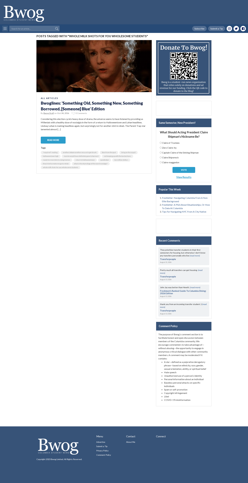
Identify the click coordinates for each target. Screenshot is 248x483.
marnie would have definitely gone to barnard (81, 156)
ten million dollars (121, 160)
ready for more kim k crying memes (56, 160)
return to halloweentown (85, 160)
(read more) (195, 255)
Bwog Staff (48, 113)
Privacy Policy (102, 450)
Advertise (100, 442)
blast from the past (109, 152)
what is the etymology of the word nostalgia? (90, 164)
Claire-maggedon (170, 162)
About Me (130, 442)
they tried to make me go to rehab (55, 164)
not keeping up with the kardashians (117, 156)
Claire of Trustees (171, 142)
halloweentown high (50, 156)
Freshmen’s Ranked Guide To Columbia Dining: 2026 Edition (183, 292)
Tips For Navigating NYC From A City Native (184, 211)
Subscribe (199, 28)
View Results (183, 177)
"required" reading (50, 152)
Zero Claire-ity (169, 147)
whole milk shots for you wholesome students (60, 167)
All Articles (49, 98)
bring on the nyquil (128, 152)
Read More (53, 140)
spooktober (104, 160)
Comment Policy (103, 455)
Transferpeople (168, 259)
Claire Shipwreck (170, 157)
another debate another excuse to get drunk (79, 152)
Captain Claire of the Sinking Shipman (180, 152)
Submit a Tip (216, 28)
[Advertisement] (183, 108)
